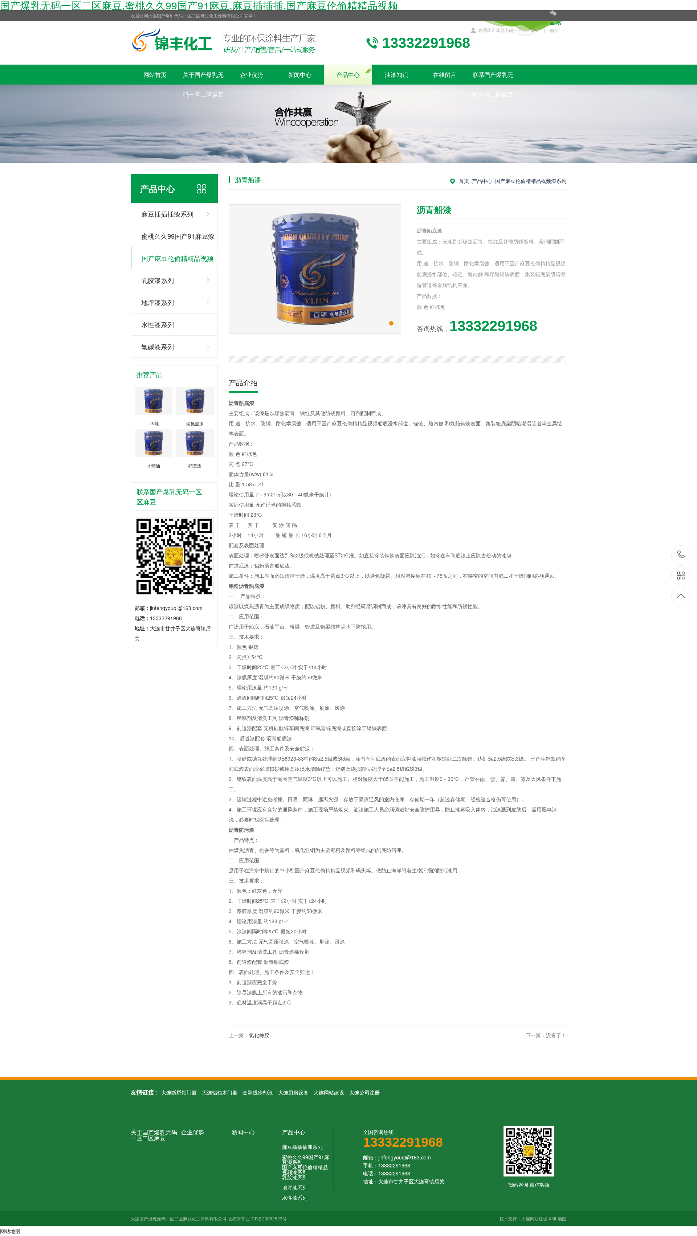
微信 (554, 30)
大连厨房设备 (293, 1092)
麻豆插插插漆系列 (167, 213)
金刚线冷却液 (257, 1092)
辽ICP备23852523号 (266, 1218)
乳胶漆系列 (157, 280)
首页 (464, 180)
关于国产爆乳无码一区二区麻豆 (203, 77)
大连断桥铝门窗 (179, 1092)
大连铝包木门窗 (219, 1092)
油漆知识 (396, 74)
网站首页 (155, 74)
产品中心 (348, 74)
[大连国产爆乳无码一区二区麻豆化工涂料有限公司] (224, 42)
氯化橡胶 (259, 1035)
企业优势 (251, 74)
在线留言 (444, 74)
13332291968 (681, 555)
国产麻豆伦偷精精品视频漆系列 (177, 261)
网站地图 (10, 1231)
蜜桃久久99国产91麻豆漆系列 (178, 239)
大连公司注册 (364, 1092)
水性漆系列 (157, 324)
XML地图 (557, 1218)
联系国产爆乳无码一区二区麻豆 (508, 30)
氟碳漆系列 (157, 346)
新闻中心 (299, 74)
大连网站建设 (329, 1092)
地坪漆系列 (157, 302)
